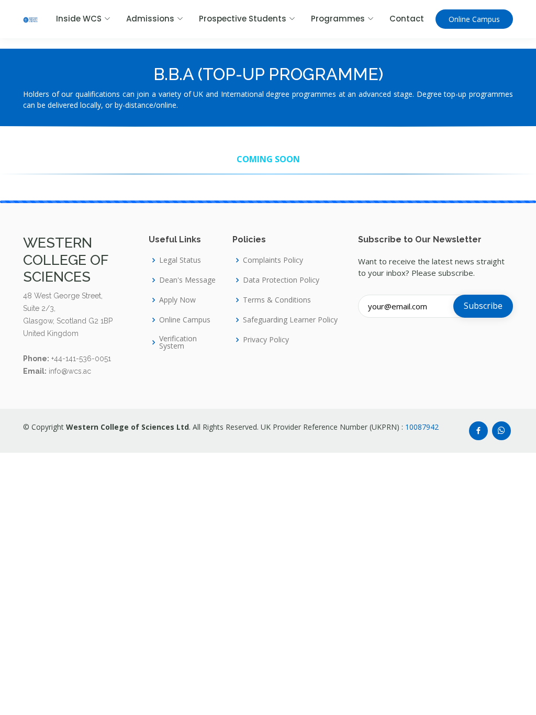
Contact (406, 18)
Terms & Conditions (277, 300)
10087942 (422, 427)
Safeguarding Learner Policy (290, 319)
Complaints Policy (273, 260)
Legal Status (180, 260)
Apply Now (177, 300)
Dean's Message (187, 280)
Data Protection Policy (281, 280)
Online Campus (474, 19)
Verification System (178, 342)
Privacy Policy (266, 339)
